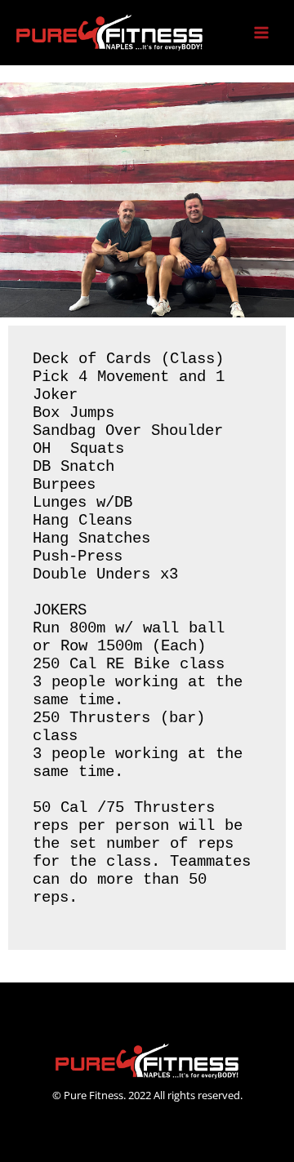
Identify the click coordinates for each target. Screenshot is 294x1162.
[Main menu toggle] (261, 33)
